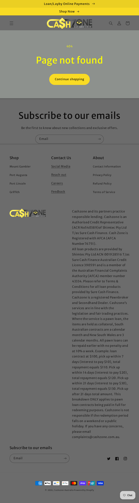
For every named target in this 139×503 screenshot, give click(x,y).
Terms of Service (104, 192)
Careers (57, 183)
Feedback (58, 192)
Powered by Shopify (84, 490)
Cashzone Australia (63, 490)
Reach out (58, 175)
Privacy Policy (102, 175)
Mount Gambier (20, 166)
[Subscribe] (99, 139)
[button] (11, 23)
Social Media (60, 166)
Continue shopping (69, 79)
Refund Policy (102, 183)
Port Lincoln (18, 183)
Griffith (15, 192)
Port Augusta (19, 175)
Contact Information (107, 166)
